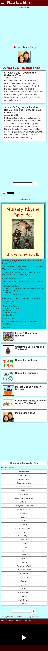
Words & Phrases (24, 600)
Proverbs (24, 555)
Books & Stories (24, 475)
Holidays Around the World (24, 505)
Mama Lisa (24, 524)
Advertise (19, 621)
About (3, 621)
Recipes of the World (24, 566)
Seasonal (24, 581)
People (24, 543)
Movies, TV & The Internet (24, 528)
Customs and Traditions (24, 487)
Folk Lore (24, 490)
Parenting (24, 539)
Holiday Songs (24, 502)
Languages (24, 513)
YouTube (24, 604)
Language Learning (24, 509)
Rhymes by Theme (24, 577)
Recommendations (24, 570)
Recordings (24, 573)
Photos (24, 547)
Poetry (24, 551)
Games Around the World (24, 498)
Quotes (24, 562)
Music (24, 532)
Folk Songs (24, 494)
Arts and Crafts (24, 472)
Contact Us (10, 621)
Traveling (24, 596)
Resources (27, 621)
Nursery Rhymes (24, 536)
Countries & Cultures (24, 483)
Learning (24, 517)
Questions (24, 558)
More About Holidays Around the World (24, 463)
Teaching (24, 588)
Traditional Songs (24, 592)
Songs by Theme (24, 585)
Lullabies (24, 521)
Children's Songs (24, 479)
